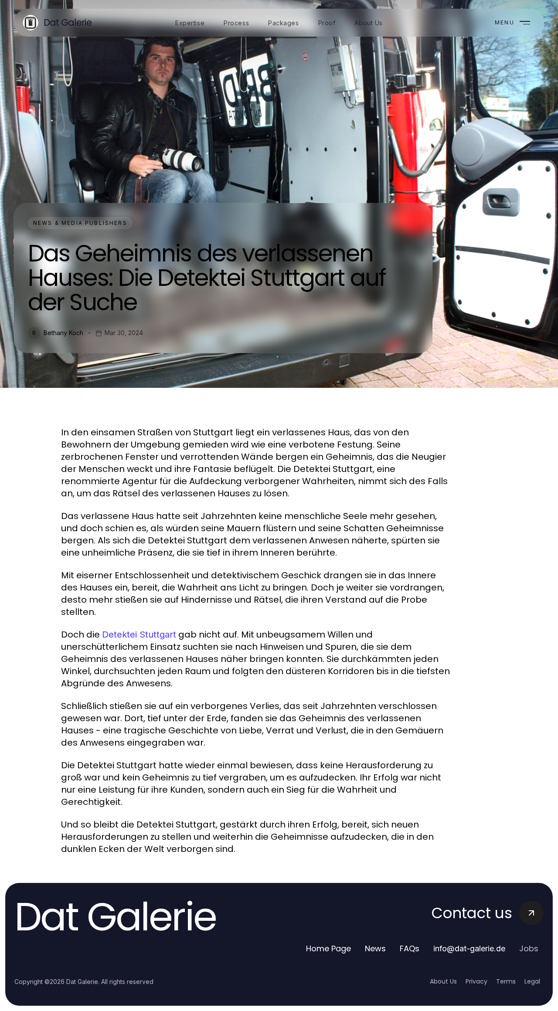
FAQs (409, 948)
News (375, 948)
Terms (506, 981)
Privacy (476, 981)
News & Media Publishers (80, 223)
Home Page (328, 948)
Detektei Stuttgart (139, 634)
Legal (532, 981)
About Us (443, 981)
